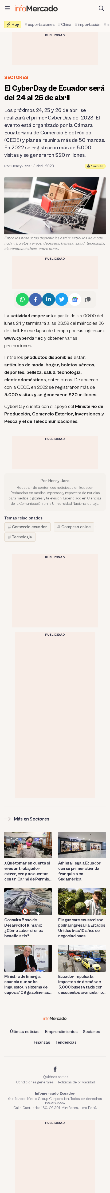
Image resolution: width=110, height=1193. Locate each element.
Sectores (16, 77)
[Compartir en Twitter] (61, 299)
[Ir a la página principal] (36, 8)
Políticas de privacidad (76, 1082)
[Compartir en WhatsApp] (22, 299)
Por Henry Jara (17, 166)
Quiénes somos (55, 1077)
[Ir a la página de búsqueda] (101, 8)
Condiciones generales (35, 1082)
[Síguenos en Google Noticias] (74, 299)
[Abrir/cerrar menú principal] (7, 8)
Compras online (76, 527)
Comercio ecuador (29, 527)
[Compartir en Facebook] (35, 299)
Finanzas (42, 1042)
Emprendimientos (61, 1031)
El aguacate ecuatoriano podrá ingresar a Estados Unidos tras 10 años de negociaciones (81, 928)
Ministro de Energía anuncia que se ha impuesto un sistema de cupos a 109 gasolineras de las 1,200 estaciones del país (26, 984)
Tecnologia (22, 537)
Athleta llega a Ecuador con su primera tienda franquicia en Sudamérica (79, 871)
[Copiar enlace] (87, 299)
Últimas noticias (25, 1031)
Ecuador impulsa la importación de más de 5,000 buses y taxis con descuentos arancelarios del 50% (81, 984)
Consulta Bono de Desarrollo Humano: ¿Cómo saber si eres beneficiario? (23, 928)
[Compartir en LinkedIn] (48, 299)
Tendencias (66, 1042)
